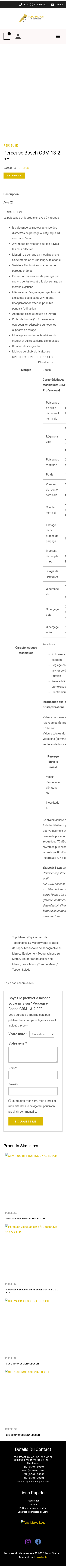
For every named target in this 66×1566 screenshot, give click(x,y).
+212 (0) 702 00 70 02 (33, 1470)
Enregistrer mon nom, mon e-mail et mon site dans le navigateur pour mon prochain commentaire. (32, 1106)
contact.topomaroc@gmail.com (33, 1481)
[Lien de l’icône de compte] (18, 36)
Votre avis (17, 1043)
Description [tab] (11, 194)
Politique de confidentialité (33, 1508)
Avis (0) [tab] (8, 202)
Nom (12, 1068)
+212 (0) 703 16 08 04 (33, 1478)
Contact (60, 4)
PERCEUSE (11, 145)
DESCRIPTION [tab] (13, 212)
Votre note (18, 1034)
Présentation (33, 1500)
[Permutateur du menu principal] (58, 36)
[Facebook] (38, 1542)
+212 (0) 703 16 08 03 (33, 1466)
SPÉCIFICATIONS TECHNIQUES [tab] (32, 357)
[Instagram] (28, 1542)
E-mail (13, 1084)
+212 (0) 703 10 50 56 (33, 1474)
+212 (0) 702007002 (35, 4)
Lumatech (40, 1557)
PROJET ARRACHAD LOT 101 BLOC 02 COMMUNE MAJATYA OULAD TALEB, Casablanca (33, 1460)
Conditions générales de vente (33, 1511)
